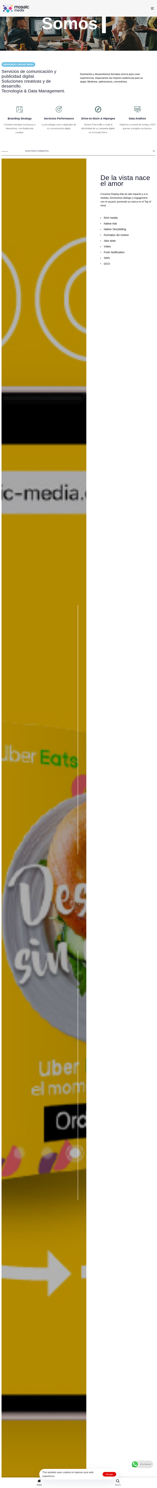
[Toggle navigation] (129, 8)
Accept (109, 1474)
